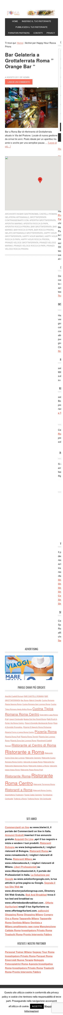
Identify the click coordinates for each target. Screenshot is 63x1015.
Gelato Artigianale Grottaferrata (24, 232)
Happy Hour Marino (33, 236)
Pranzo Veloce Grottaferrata (21, 242)
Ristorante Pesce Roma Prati (32, 769)
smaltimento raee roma (26, 926)
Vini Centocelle (45, 798)
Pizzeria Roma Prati (12, 736)
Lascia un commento (19, 81)
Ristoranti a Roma (18, 789)
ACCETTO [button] (37, 1006)
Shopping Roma (14, 914)
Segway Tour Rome (43, 952)
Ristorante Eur (48, 762)
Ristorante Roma (18, 775)
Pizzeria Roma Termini (29, 736)
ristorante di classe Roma (33, 762)
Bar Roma (25, 700)
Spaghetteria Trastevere (14, 794)
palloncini (43, 910)
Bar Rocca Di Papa (23, 229)
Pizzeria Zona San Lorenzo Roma (23, 740)
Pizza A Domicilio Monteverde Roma (39, 723)
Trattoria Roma (33, 798)
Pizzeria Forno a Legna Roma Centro (19, 732)
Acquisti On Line (24, 839)
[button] (40, 180)
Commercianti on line (17, 827)
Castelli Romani (48, 213)
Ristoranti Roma (39, 851)
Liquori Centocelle (16, 719)
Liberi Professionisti (25, 867)
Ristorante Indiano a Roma (38, 766)
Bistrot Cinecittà (35, 700)
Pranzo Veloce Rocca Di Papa (30, 245)
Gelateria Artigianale (17, 217)
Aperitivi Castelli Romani (14, 696)
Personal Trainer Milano (18, 952)
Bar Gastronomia (29, 213)
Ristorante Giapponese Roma (16, 766)
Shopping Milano (33, 914)
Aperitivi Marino (13, 223)
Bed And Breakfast (36, 894)
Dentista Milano (21, 922)
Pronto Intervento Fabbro (37, 934)
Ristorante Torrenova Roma (44, 784)
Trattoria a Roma (20, 798)
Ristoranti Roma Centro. (42, 790)
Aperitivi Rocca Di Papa (35, 223)
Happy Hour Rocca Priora (35, 239)
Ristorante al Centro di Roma (34, 745)
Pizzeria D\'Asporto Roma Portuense (37, 727)
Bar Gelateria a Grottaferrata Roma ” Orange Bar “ (29, 60)
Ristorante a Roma (24, 751)
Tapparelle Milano (29, 918)
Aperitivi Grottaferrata (43, 220)
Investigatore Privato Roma (36, 930)
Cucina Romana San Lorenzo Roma (36, 704)
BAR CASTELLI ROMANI (34, 696)
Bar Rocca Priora (44, 229)
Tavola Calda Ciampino (33, 794)
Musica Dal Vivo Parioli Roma (35, 719)
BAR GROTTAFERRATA (41, 226)
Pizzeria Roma (46, 731)
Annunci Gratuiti (14, 835)
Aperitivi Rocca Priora (17, 226)
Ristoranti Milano (23, 859)
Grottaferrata (38, 217)
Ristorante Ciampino (33, 758)
